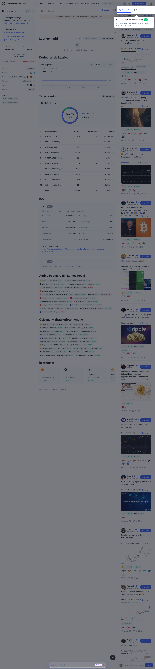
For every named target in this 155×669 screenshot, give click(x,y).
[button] (151, 19)
